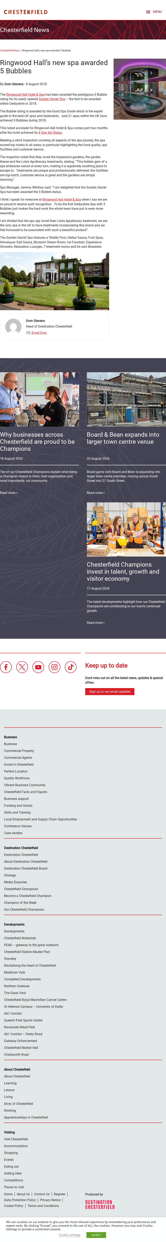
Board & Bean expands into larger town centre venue (123, 438)
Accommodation (16, 1146)
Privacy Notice (50, 1200)
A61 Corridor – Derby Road (23, 1034)
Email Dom (39, 333)
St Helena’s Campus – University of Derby (33, 1007)
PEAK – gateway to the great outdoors (31, 945)
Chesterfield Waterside (20, 938)
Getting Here (13, 1173)
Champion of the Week (20, 903)
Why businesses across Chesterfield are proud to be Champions (37, 441)
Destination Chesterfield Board (25, 868)
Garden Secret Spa (52, 99)
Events (9, 1160)
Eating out (11, 1166)
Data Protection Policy (20, 1200)
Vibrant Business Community (25, 785)
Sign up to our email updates (109, 692)
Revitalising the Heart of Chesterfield (30, 965)
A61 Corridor (13, 1013)
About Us (23, 1194)
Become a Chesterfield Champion (27, 896)
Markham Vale (14, 972)
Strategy (10, 875)
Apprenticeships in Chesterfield (26, 1117)
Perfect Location (16, 771)
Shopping (11, 1153)
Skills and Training (17, 812)
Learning (10, 1083)
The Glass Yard (15, 993)
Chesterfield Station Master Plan (27, 952)
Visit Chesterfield (16, 1139)
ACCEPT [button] (96, 1235)
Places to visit (14, 1187)
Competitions (13, 1180)
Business (10, 744)
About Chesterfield (17, 1076)
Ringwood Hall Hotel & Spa (25, 94)
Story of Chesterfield (18, 1104)
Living (8, 1097)
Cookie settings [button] (69, 1235)
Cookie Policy (13, 1206)
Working (10, 1110)
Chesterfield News (10, 50)
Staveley (10, 959)
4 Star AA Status (50, 133)
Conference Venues (18, 826)
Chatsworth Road (16, 1054)
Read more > (96, 493)
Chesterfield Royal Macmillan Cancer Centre (35, 1000)
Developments (14, 931)
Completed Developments (22, 979)
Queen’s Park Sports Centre (23, 1020)
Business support (16, 799)
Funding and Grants (18, 806)
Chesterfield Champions (21, 889)
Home (8, 1194)
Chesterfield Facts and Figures (25, 792)
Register (59, 1194)
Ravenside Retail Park (19, 1027)
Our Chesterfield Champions (24, 909)
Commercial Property (19, 751)
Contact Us (42, 1194)
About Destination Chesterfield (25, 862)
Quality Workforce (17, 778)
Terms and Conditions (43, 1206)
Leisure (9, 1090)
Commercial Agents (18, 758)
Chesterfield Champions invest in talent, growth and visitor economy (123, 571)
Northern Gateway (17, 986)
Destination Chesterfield (25, 12)
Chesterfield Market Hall (21, 1048)
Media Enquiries (15, 882)
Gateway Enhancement (20, 1041)
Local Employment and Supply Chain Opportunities (40, 819)
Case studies (13, 833)
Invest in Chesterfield (19, 764)
